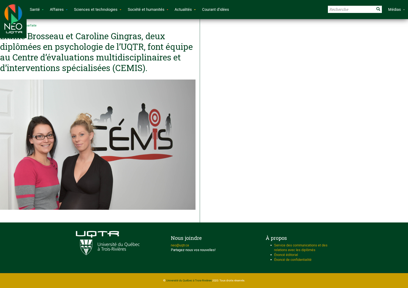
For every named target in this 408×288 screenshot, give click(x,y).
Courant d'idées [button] (215, 9)
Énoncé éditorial (286, 255)
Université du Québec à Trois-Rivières (189, 280)
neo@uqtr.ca (180, 245)
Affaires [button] (57, 9)
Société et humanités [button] (146, 9)
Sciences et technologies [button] (96, 9)
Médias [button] (394, 9)
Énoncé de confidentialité (293, 260)
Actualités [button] (183, 9)
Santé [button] (35, 9)
